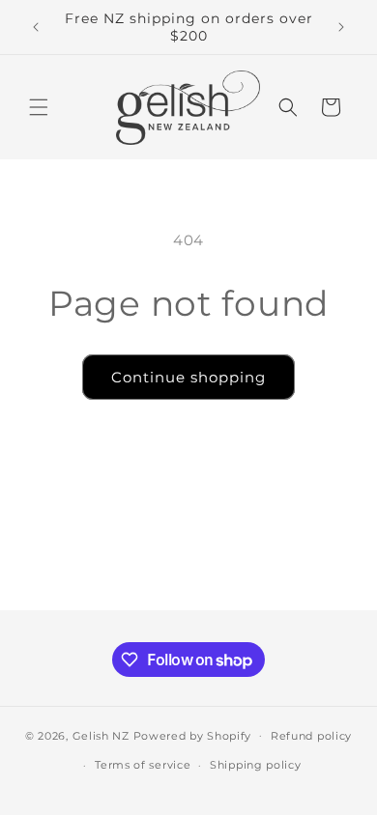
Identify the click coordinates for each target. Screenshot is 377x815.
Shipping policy (256, 765)
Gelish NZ (101, 735)
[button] (38, 107)
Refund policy (311, 736)
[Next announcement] (341, 27)
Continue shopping (188, 377)
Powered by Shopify (192, 735)
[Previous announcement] (35, 27)
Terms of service (142, 765)
